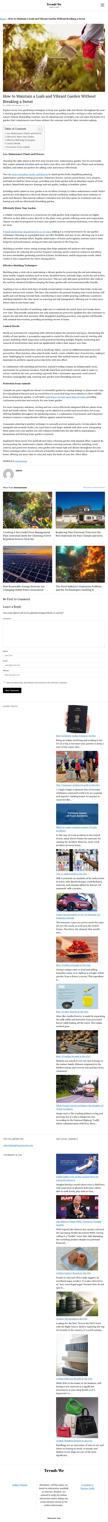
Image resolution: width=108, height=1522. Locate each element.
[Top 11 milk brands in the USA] (77, 860)
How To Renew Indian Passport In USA (76, 735)
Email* (5, 661)
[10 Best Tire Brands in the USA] (77, 1304)
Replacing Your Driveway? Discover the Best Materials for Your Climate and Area (79, 533)
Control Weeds (13, 143)
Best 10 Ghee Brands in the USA (72, 1011)
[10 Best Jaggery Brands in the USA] (77, 1259)
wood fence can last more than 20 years (64, 396)
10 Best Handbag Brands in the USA (74, 1440)
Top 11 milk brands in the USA (71, 873)
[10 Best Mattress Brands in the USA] (72, 1355)
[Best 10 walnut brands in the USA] (77, 1042)
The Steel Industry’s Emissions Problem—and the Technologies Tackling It (80, 588)
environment (21, 461)
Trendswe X (87, 1484)
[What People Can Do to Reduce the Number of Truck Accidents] (77, 1089)
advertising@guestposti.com (18, 1145)
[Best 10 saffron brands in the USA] (77, 949)
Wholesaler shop (54, 1518)
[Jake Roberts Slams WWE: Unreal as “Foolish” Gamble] (77, 1207)
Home (3, 18)
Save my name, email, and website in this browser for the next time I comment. (36, 683)
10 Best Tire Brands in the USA (71, 1318)
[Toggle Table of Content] (38, 129)
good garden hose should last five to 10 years (28, 231)
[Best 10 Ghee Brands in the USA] (77, 997)
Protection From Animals (18, 147)
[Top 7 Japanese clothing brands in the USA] (77, 767)
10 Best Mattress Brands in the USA (74, 1378)
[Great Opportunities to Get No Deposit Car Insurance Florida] (77, 902)
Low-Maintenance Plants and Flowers (24, 133)
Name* (5, 651)
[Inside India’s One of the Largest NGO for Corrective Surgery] (77, 1164)
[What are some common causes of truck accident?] (77, 815)
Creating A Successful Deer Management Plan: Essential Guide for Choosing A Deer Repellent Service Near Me (27, 535)
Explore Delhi (87, 1488)
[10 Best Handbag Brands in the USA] (77, 1418)
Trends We (54, 4)
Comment (7, 618)
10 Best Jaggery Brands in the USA (73, 1273)
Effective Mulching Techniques (20, 140)
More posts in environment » (94, 487)
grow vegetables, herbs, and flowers (30, 174)
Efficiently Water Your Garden (20, 136)
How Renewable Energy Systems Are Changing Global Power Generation (24, 588)
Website (6, 670)
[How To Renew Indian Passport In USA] (77, 719)
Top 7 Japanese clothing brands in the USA (78, 785)
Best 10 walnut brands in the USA (73, 1056)
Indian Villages (19, 1484)
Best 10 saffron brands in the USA (73, 965)
